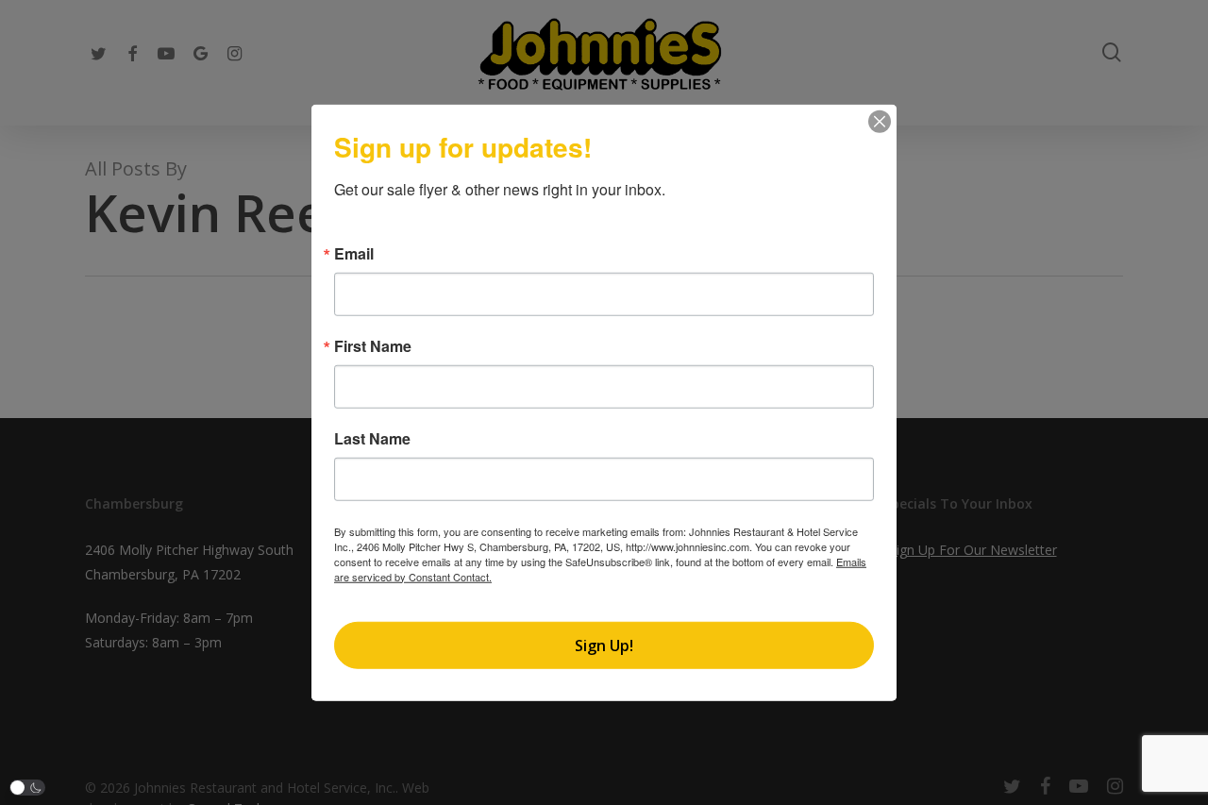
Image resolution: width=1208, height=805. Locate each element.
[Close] (879, 120)
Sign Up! (604, 645)
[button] (27, 788)
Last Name (372, 437)
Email (354, 252)
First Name (372, 345)
